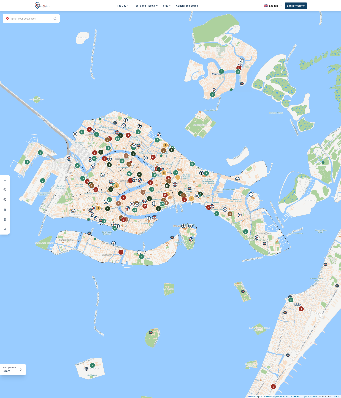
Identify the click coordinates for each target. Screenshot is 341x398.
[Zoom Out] (5, 199)
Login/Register (296, 5)
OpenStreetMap (310, 396)
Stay (165, 5)
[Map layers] (5, 209)
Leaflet (254, 396)
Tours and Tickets (144, 5)
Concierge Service (187, 5)
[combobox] (31, 18)
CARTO (336, 396)
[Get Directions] (5, 229)
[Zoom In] (5, 189)
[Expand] (21, 369)
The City (121, 5)
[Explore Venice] (5, 179)
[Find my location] (5, 219)
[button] (100, 119)
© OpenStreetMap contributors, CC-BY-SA (279, 396)
